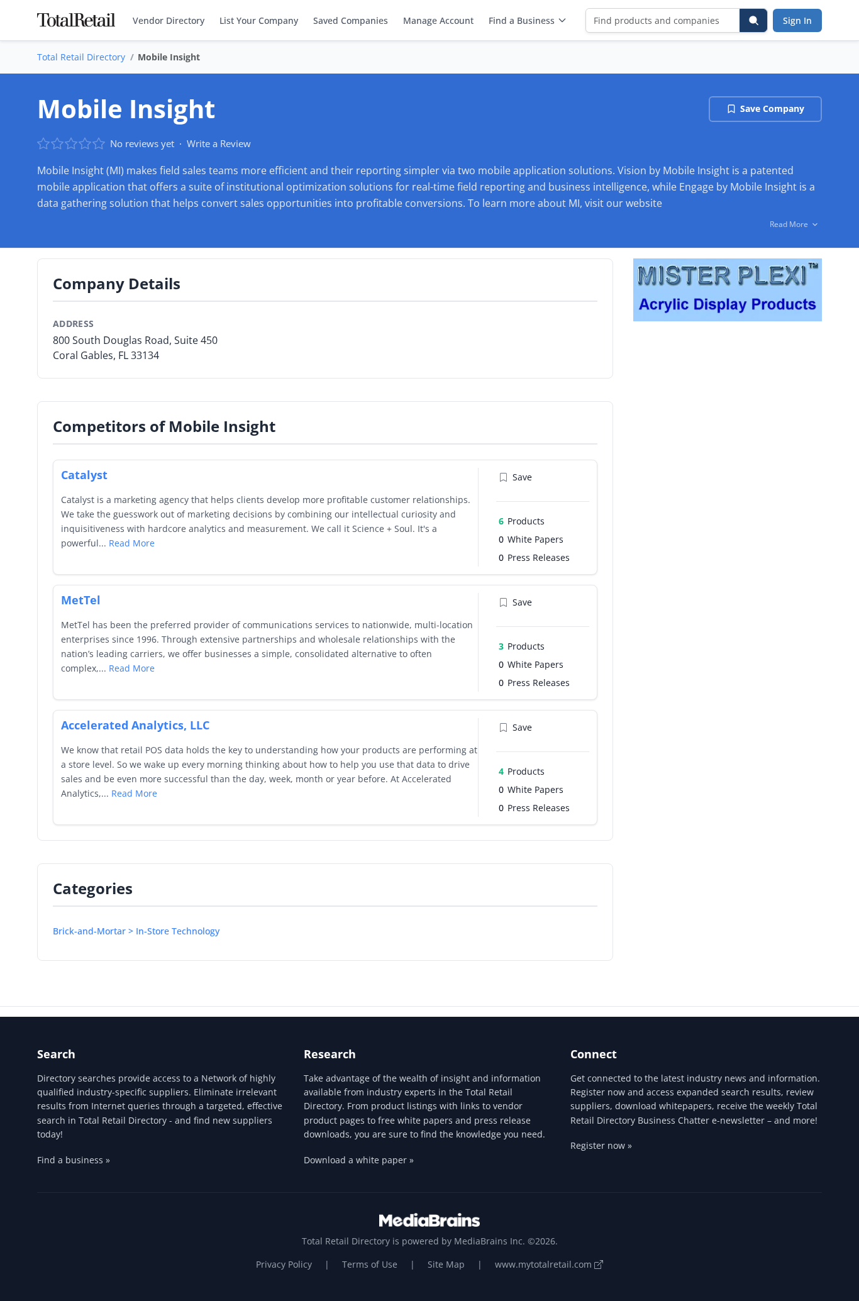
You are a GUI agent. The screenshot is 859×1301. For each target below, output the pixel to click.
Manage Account (438, 20)
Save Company (772, 108)
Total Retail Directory (81, 57)
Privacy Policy (284, 1264)
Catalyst (84, 474)
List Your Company (258, 20)
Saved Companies (350, 20)
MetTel (81, 599)
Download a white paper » (359, 1160)
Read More (132, 543)
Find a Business (522, 20)
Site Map (446, 1264)
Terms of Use (369, 1264)
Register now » (601, 1145)
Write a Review (219, 143)
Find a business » (73, 1160)
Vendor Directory (168, 20)
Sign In (797, 20)
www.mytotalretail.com (544, 1264)
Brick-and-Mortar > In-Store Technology (136, 931)
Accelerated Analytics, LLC (135, 725)
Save (522, 477)
